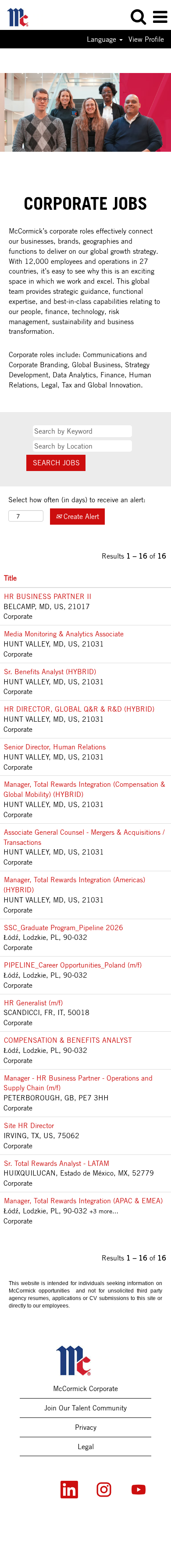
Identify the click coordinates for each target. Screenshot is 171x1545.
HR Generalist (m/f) (33, 1002)
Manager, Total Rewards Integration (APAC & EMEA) (83, 1200)
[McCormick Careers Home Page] (86, 1361)
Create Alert (80, 516)
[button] (160, 17)
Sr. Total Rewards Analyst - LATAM (56, 1163)
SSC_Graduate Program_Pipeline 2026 (63, 927)
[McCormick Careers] (22, 16)
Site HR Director (29, 1125)
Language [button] (102, 39)
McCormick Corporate (85, 1388)
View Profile (146, 39)
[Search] (138, 16)
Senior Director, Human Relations (55, 746)
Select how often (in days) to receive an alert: (77, 499)
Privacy (85, 1427)
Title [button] (10, 577)
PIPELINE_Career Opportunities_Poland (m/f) (73, 965)
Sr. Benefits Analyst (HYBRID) (50, 671)
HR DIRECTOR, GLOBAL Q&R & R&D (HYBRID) (79, 709)
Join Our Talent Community (85, 1407)
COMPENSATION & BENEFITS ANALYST (68, 1040)
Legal (86, 1446)
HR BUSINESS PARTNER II (47, 596)
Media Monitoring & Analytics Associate (64, 633)
